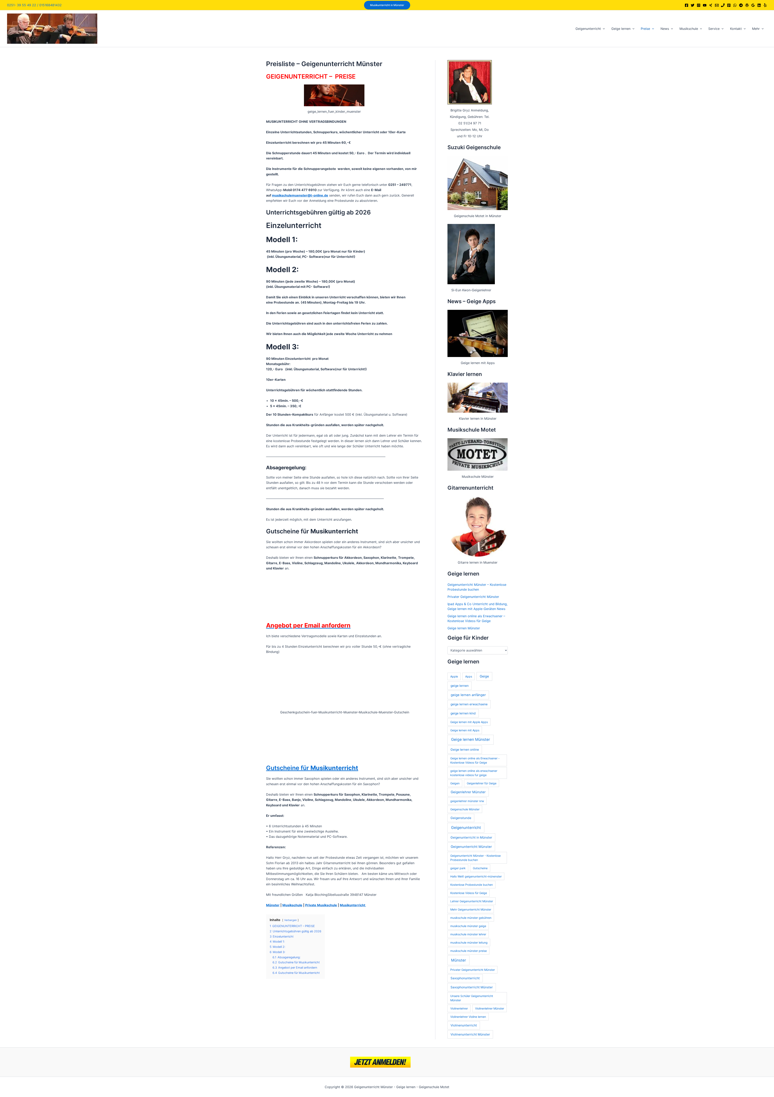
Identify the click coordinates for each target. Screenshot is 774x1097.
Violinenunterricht (463, 1025)
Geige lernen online (464, 749)
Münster (458, 960)
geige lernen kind (463, 713)
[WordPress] (747, 5)
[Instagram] (698, 5)
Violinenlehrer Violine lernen (468, 1016)
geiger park (458, 868)
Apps (468, 676)
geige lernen (459, 686)
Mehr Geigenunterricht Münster (470, 909)
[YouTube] (704, 5)
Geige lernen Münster (463, 628)
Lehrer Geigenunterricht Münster (471, 901)
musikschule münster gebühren (470, 917)
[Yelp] (765, 5)
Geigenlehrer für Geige (481, 783)
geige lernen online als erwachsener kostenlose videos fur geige (473, 773)
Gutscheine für (312, 767)
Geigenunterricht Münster (471, 847)
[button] (387, 5)
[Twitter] (692, 5)
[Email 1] (717, 5)
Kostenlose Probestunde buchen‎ (471, 884)
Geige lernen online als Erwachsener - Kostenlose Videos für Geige (474, 760)
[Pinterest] (729, 5)
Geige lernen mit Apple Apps (469, 722)
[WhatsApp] (735, 5)
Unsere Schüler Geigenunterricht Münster (471, 998)
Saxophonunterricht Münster (471, 987)
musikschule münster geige (468, 926)
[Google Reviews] (753, 5)
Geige (484, 676)
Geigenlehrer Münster (468, 792)
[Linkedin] (759, 5)
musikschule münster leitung (469, 942)
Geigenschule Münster (465, 809)
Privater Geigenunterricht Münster (473, 597)
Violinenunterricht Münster (470, 1034)
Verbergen (290, 920)
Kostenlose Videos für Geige (468, 893)
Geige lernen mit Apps (464, 730)
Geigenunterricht (466, 827)
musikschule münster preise (468, 950)
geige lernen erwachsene (469, 704)
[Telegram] (741, 5)
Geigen (455, 783)
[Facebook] (686, 5)
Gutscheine (480, 868)
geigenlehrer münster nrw (467, 801)
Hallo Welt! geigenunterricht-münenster (476, 876)
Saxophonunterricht (465, 978)
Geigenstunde (460, 818)
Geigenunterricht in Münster (471, 837)
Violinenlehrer (459, 1008)
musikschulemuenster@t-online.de (300, 195)
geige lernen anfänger (468, 695)
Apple (454, 676)
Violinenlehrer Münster (489, 1008)
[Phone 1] (723, 5)
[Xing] (711, 5)
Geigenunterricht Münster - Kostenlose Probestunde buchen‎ (475, 858)
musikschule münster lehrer (468, 934)
